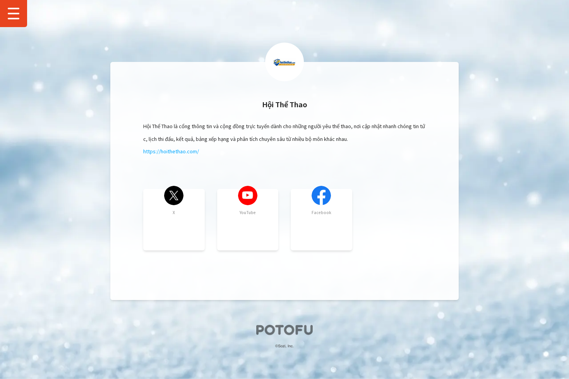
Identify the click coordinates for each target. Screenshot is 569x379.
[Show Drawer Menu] (13, 13)
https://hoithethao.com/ (171, 151)
